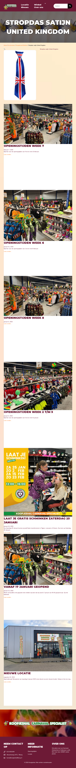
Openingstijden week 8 (24, 318)
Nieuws (25, 7)
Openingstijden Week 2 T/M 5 (28, 412)
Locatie (25, 5)
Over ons (38, 7)
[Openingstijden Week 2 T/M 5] (38, 386)
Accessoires (11, 45)
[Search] (70, 6)
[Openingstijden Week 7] (38, 124)
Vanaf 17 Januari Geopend (26, 587)
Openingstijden (32, 751)
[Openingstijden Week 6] (38, 215)
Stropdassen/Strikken (21, 45)
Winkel (37, 5)
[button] (45, 3)
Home (5, 45)
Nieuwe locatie (17, 673)
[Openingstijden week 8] (38, 296)
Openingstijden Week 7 (24, 146)
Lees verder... (8, 154)
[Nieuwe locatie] (38, 645)
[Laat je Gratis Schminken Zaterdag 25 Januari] (38, 482)
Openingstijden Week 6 (24, 243)
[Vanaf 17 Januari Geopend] (38, 559)
